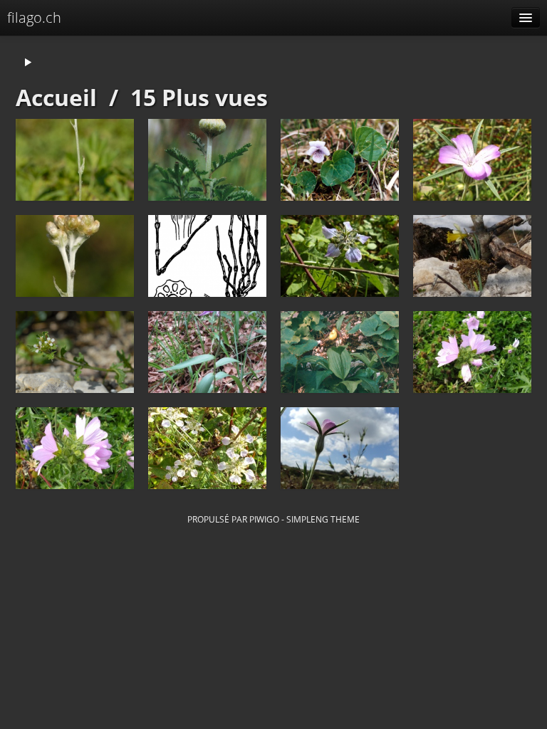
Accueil (56, 97)
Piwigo (264, 519)
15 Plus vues (199, 97)
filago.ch (34, 17)
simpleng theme (323, 519)
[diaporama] (28, 63)
